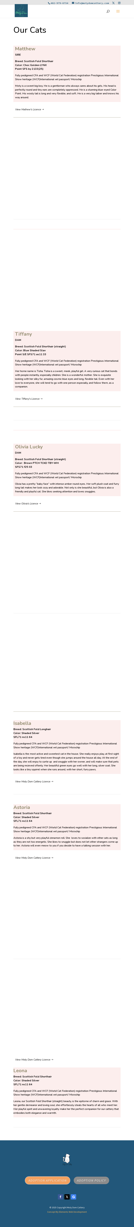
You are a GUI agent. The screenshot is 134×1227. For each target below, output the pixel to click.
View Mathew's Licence (28, 109)
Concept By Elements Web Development (67, 1211)
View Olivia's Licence (26, 503)
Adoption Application (47, 1180)
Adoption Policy (91, 1180)
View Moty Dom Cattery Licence (32, 781)
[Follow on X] (67, 1196)
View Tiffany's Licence (27, 398)
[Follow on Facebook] (60, 1196)
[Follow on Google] (73, 1196)
